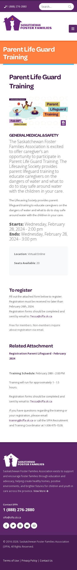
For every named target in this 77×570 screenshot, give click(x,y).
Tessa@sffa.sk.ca (41, 316)
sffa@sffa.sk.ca (12, 517)
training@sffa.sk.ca (21, 420)
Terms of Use (11, 560)
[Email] (34, 526)
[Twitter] (13, 526)
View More (39, 491)
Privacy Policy (29, 560)
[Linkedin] (20, 526)
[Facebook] (6, 526)
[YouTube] (27, 526)
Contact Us (46, 560)
